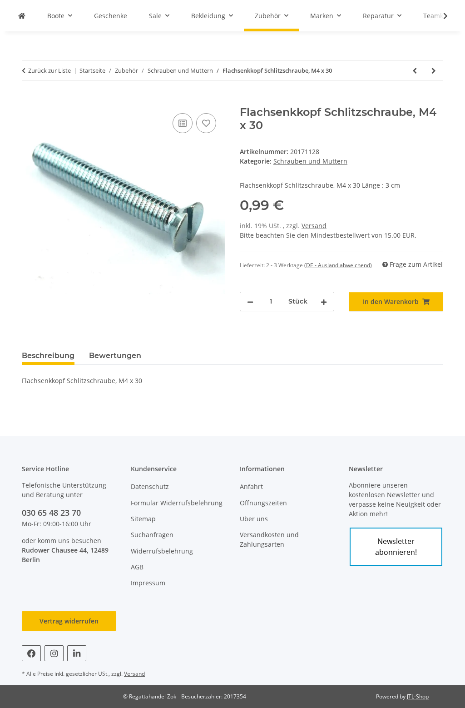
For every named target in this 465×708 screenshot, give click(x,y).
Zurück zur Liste (49, 70)
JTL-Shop (418, 696)
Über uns (254, 518)
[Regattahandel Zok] (21, 15)
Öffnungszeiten (263, 503)
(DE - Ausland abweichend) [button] (338, 265)
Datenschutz (150, 486)
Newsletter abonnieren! (396, 546)
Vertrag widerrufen (69, 621)
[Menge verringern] (250, 301)
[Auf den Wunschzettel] (206, 123)
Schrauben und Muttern (310, 161)
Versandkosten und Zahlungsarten (269, 539)
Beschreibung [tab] (48, 355)
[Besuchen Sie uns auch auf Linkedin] (76, 653)
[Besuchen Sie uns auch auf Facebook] (31, 653)
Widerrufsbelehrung (162, 551)
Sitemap (143, 518)
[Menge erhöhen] (324, 301)
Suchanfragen (152, 534)
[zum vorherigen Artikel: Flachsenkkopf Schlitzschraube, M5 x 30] (414, 70)
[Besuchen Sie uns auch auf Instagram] (54, 653)
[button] (439, 15)
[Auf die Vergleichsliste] (183, 123)
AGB (137, 567)
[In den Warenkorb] (29, 101)
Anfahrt (251, 486)
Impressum (148, 582)
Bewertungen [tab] (115, 355)
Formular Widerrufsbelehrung (177, 503)
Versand (314, 225)
